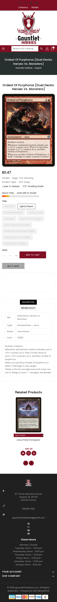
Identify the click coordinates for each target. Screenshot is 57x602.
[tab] (28, 302)
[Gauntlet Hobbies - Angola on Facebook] (21, 3)
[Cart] (53, 48)
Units (4, 250)
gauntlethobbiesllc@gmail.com (28, 517)
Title (4, 201)
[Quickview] (23, 453)
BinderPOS (43, 590)
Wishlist (35, 7)
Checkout (23, 7)
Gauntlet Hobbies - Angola (28, 68)
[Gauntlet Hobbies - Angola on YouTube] (31, 3)
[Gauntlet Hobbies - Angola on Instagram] (26, 3)
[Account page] (47, 48)
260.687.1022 (28, 508)
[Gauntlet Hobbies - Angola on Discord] (36, 3)
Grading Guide (36, 186)
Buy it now (13, 266)
